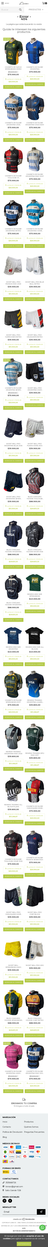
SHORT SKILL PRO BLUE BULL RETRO (34, 283)
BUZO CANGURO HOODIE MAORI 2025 (34, 551)
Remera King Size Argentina (13, 648)
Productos (28, 1122)
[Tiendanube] (24, 1220)
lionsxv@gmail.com (14, 1186)
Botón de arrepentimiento (24, 1231)
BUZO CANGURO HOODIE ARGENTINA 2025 (13, 551)
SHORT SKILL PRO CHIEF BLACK (35, 913)
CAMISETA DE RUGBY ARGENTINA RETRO (13, 230)
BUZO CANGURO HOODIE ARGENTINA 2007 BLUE (13, 604)
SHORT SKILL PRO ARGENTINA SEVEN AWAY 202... (13, 498)
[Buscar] (20, 10)
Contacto (7, 1127)
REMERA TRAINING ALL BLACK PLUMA (13, 806)
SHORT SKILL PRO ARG (35, 965)
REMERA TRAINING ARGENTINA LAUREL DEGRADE (35, 701)
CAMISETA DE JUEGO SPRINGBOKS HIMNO (13, 68)
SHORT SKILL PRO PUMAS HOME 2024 (34, 445)
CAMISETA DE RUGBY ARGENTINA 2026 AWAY (34, 124)
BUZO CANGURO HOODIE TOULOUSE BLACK (35, 498)
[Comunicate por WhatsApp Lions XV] (42, 1227)
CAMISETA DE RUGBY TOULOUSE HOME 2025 (13, 860)
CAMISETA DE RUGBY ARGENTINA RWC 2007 (35, 175)
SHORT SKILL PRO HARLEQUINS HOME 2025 (13, 913)
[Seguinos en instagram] (4, 1201)
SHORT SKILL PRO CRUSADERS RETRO (35, 336)
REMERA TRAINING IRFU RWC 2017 (34, 754)
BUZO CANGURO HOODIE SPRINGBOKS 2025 (13, 1019)
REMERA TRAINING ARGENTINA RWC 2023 (13, 753)
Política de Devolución (13, 1132)
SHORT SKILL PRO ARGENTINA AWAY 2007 (35, 389)
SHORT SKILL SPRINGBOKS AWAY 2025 (13, 966)
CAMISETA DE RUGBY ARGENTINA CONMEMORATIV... (34, 68)
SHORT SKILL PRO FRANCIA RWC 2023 (13, 283)
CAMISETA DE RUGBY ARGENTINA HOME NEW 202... (34, 230)
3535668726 (11, 1182)
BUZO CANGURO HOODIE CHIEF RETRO (35, 1019)
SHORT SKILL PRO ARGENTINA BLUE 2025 (13, 445)
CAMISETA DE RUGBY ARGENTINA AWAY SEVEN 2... (13, 1072)
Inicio (5, 1122)
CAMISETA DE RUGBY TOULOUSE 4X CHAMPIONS (13, 177)
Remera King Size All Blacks (35, 648)
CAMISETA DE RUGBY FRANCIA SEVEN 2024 (34, 859)
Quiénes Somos (31, 1127)
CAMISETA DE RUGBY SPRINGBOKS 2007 (13, 701)
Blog (5, 1137)
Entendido (24, 1244)
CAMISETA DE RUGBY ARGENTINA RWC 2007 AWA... (35, 1072)
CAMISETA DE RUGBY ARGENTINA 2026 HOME (13, 124)
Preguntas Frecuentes (34, 1132)
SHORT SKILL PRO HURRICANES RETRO (13, 336)
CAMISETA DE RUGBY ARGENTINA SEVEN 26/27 (13, 389)
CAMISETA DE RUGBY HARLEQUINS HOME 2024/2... (34, 807)
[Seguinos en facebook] (10, 1201)
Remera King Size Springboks (34, 595)
